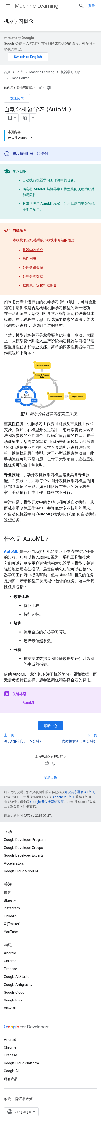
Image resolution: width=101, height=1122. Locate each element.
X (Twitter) (12, 924)
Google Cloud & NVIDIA (21, 871)
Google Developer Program (25, 840)
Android (10, 953)
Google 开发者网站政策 (47, 802)
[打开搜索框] (81, 6)
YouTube (11, 932)
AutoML (29, 703)
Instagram (12, 908)
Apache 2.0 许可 (64, 797)
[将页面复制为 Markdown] (25, 118)
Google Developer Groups (23, 848)
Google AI (11, 1071)
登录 (91, 6)
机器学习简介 (33, 250)
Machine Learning (36, 5)
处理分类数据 (33, 276)
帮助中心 (50, 726)
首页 (7, 72)
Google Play (13, 1000)
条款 (7, 1099)
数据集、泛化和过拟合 (40, 285)
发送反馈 (17, 98)
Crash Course (19, 78)
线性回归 (29, 259)
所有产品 (11, 1079)
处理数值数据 (33, 268)
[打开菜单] (8, 6)
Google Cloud (14, 992)
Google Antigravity (18, 985)
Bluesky (10, 900)
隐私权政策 (24, 1099)
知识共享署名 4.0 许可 (80, 792)
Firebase (10, 969)
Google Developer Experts (24, 855)
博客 (7, 892)
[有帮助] (41, 88)
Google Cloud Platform (21, 1063)
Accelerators (14, 863)
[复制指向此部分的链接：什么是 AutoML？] (55, 539)
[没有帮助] (48, 88)
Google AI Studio (16, 977)
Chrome (10, 961)
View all (10, 1008)
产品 (20, 72)
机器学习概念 (18, 21)
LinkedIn (10, 916)
